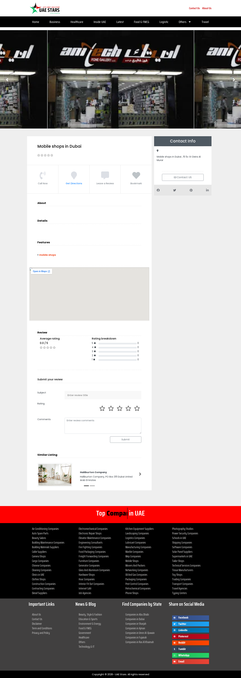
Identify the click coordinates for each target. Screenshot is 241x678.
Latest (120, 21)
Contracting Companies (43, 588)
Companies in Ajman (135, 628)
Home (35, 21)
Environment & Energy (90, 623)
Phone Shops (131, 593)
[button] (39, 474)
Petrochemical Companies (138, 588)
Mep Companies (133, 556)
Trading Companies (181, 579)
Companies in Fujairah (136, 637)
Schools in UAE (179, 538)
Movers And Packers (135, 565)
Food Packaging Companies (92, 551)
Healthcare (76, 21)
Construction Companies (44, 583)
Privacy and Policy (41, 632)
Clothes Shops (39, 579)
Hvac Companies (87, 579)
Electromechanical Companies (93, 528)
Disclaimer (37, 623)
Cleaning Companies (41, 570)
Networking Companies (136, 570)
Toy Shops (177, 574)
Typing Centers (179, 593)
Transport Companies (182, 583)
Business (55, 21)
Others (182, 21)
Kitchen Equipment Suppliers (139, 528)
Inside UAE (100, 21)
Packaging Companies (136, 579)
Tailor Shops (178, 560)
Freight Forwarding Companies (94, 556)
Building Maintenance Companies (48, 542)
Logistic (164, 21)
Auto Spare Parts (40, 533)
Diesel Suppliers (39, 593)
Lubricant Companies (135, 542)
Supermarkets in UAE (182, 556)
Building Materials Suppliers (45, 547)
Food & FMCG (141, 21)
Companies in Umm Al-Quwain (140, 632)
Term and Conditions (42, 628)
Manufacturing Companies (138, 547)
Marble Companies (134, 551)
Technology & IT (86, 646)
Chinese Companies (41, 565)
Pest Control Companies (136, 583)
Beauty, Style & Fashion (90, 614)
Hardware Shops (87, 574)
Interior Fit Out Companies (91, 583)
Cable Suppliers (39, 551)
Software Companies (182, 547)
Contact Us (194, 8)
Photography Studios (182, 528)
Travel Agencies (179, 588)
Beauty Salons (39, 538)
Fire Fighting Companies (90, 547)
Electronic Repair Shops (90, 533)
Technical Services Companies (186, 565)
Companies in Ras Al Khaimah (139, 642)
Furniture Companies (89, 560)
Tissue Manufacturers (182, 570)
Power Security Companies (185, 533)
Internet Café (85, 588)
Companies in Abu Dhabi (137, 614)
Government (85, 632)
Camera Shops (39, 556)
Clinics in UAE (38, 574)
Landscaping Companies (137, 533)
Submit (125, 439)
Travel (205, 21)
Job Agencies (85, 593)
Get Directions (74, 183)
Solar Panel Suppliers (182, 551)
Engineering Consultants (90, 542)
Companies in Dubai (134, 619)
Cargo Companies (40, 560)
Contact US (184, 177)
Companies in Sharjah (135, 623)
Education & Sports (88, 619)
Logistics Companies (135, 538)
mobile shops (47, 255)
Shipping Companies (182, 542)
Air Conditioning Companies (45, 528)
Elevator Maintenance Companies (95, 538)
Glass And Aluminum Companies (94, 570)
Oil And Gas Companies (136, 574)
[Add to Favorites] (136, 178)
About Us (206, 8)
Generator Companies (89, 565)
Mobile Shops (132, 560)
